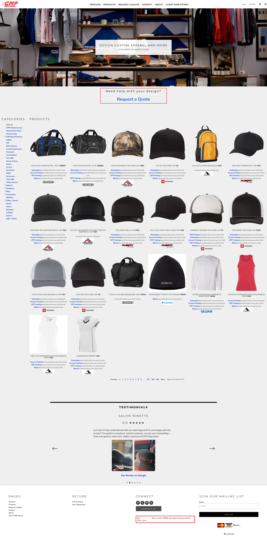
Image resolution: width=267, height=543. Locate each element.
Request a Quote (133, 99)
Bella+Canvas (11, 146)
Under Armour (12, 182)
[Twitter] (142, 503)
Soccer (9, 206)
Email (201, 502)
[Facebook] (138, 503)
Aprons (9, 216)
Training (9, 212)
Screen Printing (36, 173)
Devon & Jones (12, 161)
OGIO (8, 173)
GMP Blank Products (14, 137)
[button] (260, 4)
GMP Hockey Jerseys (14, 128)
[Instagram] (151, 503)
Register (252, 4)
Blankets (9, 197)
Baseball (9, 210)
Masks (8, 203)
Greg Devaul (133, 416)
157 (148, 379)
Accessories (11, 194)
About (11, 513)
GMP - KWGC (11, 219)
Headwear (10, 188)
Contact (12, 510)
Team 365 (10, 179)
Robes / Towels (12, 200)
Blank (36, 178)
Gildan (8, 164)
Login (244, 4)
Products (12, 504)
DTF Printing (36, 175)
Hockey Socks (11, 134)
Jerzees (9, 167)
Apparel (9, 185)
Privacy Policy (77, 502)
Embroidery (36, 170)
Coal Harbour (11, 155)
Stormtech (10, 176)
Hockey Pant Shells (14, 131)
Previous (114, 379)
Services (12, 502)
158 (152, 379)
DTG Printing (195, 235)
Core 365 (9, 158)
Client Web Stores (16, 515)
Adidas (9, 140)
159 (157, 379)
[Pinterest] (147, 503)
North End (10, 170)
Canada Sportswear (14, 149)
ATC (7, 143)
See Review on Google (133, 448)
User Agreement (78, 504)
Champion (10, 152)
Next (163, 379)
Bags (8, 191)
